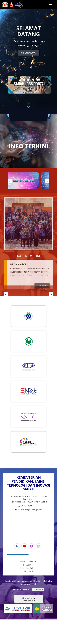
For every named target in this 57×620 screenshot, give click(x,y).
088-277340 (26, 506)
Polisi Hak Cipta (27, 568)
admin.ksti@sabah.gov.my (30, 510)
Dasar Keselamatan (27, 562)
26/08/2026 (39, 590)
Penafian (27, 565)
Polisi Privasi (27, 572)
